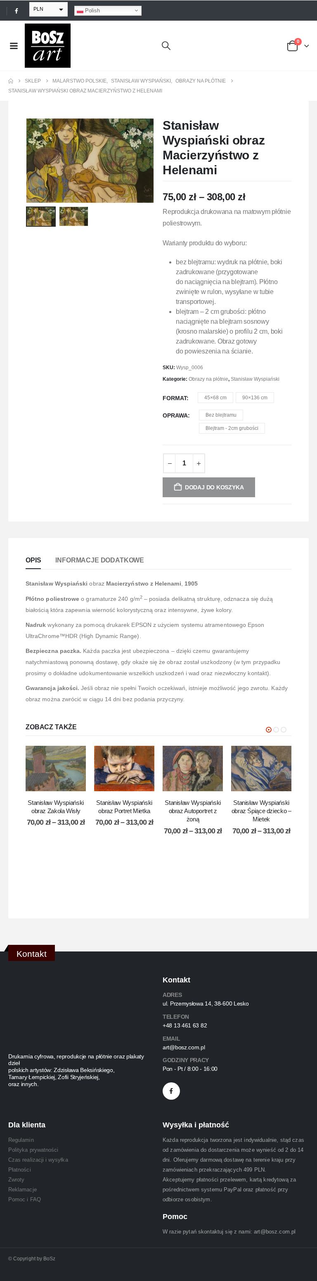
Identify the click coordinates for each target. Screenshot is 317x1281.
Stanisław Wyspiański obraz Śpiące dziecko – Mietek (261, 811)
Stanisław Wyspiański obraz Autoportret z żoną (193, 811)
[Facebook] (16, 10)
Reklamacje (22, 1189)
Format (175, 398)
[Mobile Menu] (13, 45)
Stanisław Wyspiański (255, 379)
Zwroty (16, 1180)
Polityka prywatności (33, 1150)
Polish (91, 10)
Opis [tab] (33, 560)
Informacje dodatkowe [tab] (99, 560)
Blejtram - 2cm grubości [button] (232, 428)
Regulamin (21, 1140)
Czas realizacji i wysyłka (38, 1160)
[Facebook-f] (171, 1091)
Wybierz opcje (62, 783)
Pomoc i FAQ (24, 1199)
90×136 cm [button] (254, 398)
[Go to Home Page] (10, 81)
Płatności (19, 1170)
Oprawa (175, 415)
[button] (166, 46)
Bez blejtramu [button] (221, 415)
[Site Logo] (48, 46)
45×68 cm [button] (215, 398)
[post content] (56, 768)
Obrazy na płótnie (208, 379)
